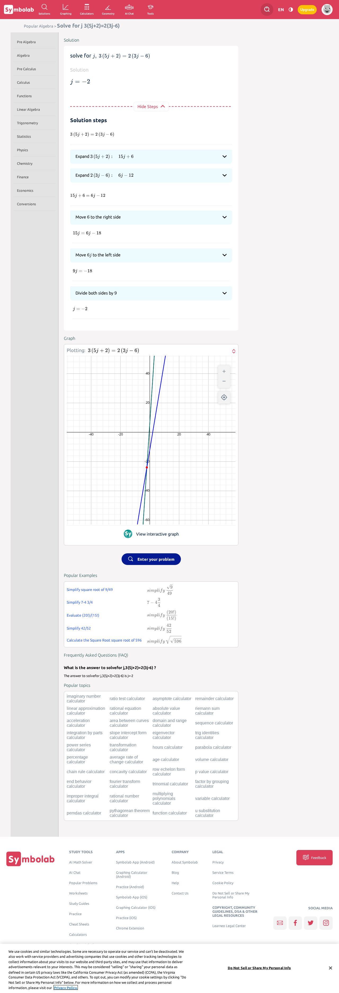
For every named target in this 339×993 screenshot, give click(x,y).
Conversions (26, 204)
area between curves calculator (129, 723)
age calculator (166, 759)
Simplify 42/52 (79, 628)
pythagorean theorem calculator (130, 813)
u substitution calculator (207, 813)
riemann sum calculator (207, 710)
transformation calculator (123, 747)
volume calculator (211, 759)
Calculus (23, 82)
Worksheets (78, 893)
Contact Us (180, 893)
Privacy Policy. (65, 987)
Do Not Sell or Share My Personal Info (230, 895)
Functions (24, 96)
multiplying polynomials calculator (164, 798)
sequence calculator (214, 723)
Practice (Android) (130, 887)
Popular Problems (83, 883)
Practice (75, 914)
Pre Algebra (26, 42)
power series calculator (79, 747)
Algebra (23, 55)
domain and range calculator (170, 723)
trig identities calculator (207, 735)
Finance (23, 177)
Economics (25, 190)
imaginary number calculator (84, 698)
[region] (169, 968)
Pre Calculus (26, 69)
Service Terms (223, 873)
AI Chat (75, 873)
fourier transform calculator (125, 784)
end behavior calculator (79, 784)
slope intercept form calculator (128, 735)
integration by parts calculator (84, 735)
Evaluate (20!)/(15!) (83, 615)
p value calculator (211, 771)
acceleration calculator (78, 723)
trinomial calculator (170, 784)
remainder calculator (214, 698)
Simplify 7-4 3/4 (80, 602)
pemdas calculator (84, 813)
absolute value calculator (166, 710)
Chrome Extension (130, 928)
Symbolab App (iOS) (131, 897)
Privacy (218, 862)
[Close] (330, 968)
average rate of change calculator (126, 759)
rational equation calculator (125, 710)
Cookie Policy (222, 883)
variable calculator (212, 798)
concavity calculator (128, 771)
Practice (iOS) (126, 918)
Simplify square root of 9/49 (90, 589)
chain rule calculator (86, 771)
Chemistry (24, 163)
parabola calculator (213, 747)
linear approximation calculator (86, 710)
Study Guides (79, 904)
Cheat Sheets (79, 924)
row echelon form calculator (169, 771)
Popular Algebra (38, 26)
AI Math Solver (80, 862)
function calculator (170, 813)
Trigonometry (27, 123)
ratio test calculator (127, 698)
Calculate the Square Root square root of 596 (104, 640)
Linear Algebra (28, 109)
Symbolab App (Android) (135, 862)
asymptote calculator (172, 698)
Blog (175, 873)
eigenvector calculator (164, 735)
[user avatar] (327, 9)
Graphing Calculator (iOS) (135, 908)
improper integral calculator (83, 798)
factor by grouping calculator (212, 784)
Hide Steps (147, 106)
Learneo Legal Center (229, 926)
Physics (22, 150)
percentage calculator (77, 759)
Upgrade (307, 10)
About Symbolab (185, 862)
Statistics (24, 136)
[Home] (30, 859)
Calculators (78, 935)
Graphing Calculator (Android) (131, 875)
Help (175, 883)
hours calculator (167, 747)
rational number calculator (124, 798)
